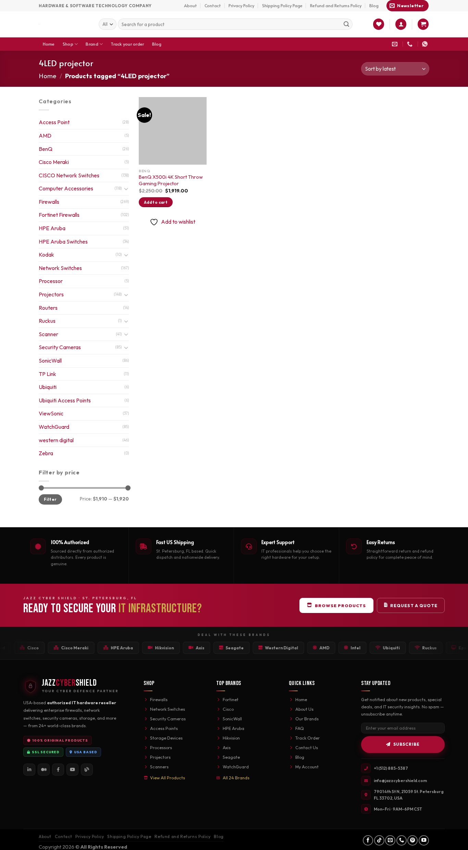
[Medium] (44, 770)
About (190, 5)
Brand (92, 44)
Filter (50, 499)
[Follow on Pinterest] (412, 840)
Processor (51, 281)
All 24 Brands (236, 777)
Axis (227, 747)
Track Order (307, 738)
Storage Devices (166, 738)
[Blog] (87, 770)
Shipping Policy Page (282, 5)
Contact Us (306, 747)
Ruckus (47, 320)
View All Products (167, 777)
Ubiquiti (48, 386)
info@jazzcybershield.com (400, 780)
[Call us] (401, 840)
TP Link (47, 373)
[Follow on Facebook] (368, 840)
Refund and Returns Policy (335, 5)
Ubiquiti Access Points (65, 400)
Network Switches (60, 267)
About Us (304, 709)
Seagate (231, 757)
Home (49, 44)
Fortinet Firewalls (59, 214)
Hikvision (231, 738)
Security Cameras (60, 347)
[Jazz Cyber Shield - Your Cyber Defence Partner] (63, 24)
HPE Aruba (52, 228)
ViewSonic (51, 413)
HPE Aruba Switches (63, 241)
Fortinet (230, 699)
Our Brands (307, 718)
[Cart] (423, 24)
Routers (48, 307)
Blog (374, 5)
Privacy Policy (241, 5)
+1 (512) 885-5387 (391, 768)
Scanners (159, 766)
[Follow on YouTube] (424, 840)
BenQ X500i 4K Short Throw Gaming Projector (171, 180)
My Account (307, 766)
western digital (56, 440)
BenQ (45, 148)
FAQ (299, 728)
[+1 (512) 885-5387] (410, 44)
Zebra (46, 453)
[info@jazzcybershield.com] (395, 44)
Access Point (54, 122)
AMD (45, 135)
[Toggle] (126, 189)
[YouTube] (72, 770)
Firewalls (49, 201)
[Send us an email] (390, 840)
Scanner (48, 334)
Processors (161, 747)
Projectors (51, 294)
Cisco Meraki (54, 161)
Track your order (127, 44)
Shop (68, 44)
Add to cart (156, 202)
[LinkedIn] (29, 770)
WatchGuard (54, 426)
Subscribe (406, 744)
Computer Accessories (66, 188)
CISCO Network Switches (69, 175)
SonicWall (50, 360)
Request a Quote (414, 605)
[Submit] (346, 24)
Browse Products (340, 605)
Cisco (228, 709)
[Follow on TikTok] (379, 840)
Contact (213, 5)
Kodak (46, 254)
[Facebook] (58, 770)
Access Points (164, 728)
